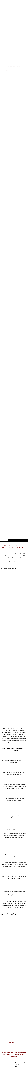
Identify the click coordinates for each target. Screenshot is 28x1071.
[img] (14, 274)
